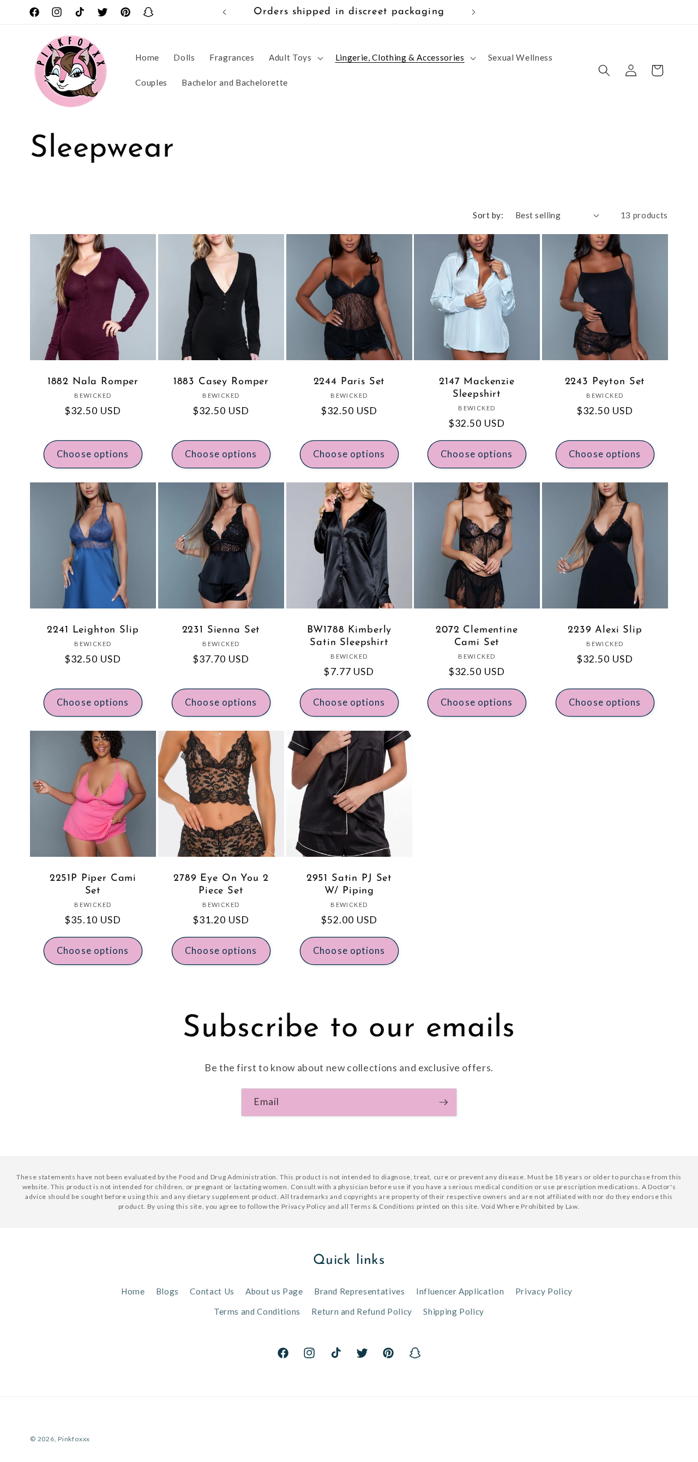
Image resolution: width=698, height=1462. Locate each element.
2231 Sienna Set (221, 630)
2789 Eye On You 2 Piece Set (220, 885)
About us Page (274, 1291)
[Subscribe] (443, 1102)
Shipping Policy (453, 1311)
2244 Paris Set (349, 382)
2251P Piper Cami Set (93, 885)
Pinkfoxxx (74, 1439)
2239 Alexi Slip (605, 630)
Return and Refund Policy (361, 1311)
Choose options (93, 454)
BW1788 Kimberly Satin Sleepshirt (349, 636)
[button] (295, 57)
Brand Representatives (359, 1291)
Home (133, 1291)
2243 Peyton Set (605, 382)
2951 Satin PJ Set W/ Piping (349, 885)
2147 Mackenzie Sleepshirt (477, 388)
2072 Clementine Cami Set (477, 636)
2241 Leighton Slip (93, 630)
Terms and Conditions (257, 1311)
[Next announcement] (474, 12)
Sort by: (488, 215)
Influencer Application (460, 1291)
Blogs (167, 1291)
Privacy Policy (544, 1291)
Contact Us (212, 1291)
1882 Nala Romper (93, 382)
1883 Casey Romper (221, 382)
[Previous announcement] (225, 12)
